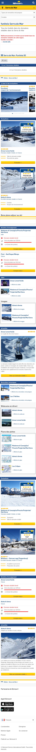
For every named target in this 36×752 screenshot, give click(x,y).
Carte (5, 60)
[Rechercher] (33, 2)
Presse (3, 735)
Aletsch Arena (6, 602)
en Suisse (19, 153)
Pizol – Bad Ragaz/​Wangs (10, 254)
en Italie (18, 514)
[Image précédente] (2, 100)
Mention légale (5, 731)
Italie (2, 234)
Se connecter (23, 731)
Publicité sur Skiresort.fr (9, 739)
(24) (6, 42)
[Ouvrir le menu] (2, 2)
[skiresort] (18, 2)
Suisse (3, 256)
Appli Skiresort (6, 699)
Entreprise (22, 726)
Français (8, 720)
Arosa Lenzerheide (7, 580)
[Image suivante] (34, 100)
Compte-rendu (17, 249)
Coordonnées (5, 726)
